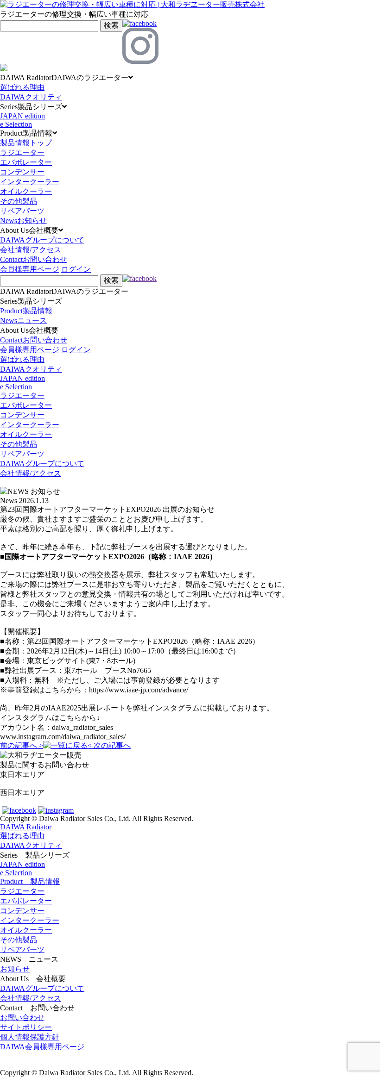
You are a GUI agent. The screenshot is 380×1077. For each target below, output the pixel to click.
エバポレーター (26, 162)
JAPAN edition (22, 116)
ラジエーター (22, 152)
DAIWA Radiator (25, 827)
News (23, 220)
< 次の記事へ (109, 745)
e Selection (16, 124)
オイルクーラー (26, 191)
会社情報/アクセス (30, 250)
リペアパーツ (22, 211)
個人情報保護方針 (29, 1037)
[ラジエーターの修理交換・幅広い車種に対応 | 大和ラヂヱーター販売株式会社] (132, 4)
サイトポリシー (26, 1027)
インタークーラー (29, 182)
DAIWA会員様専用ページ (42, 1047)
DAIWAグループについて (42, 240)
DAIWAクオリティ (31, 97)
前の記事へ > (21, 745)
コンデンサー (22, 172)
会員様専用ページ (29, 269)
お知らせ (15, 969)
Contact (33, 259)
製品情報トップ (26, 143)
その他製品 (18, 201)
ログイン (76, 269)
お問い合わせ (22, 1017)
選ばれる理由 (22, 87)
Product (26, 311)
